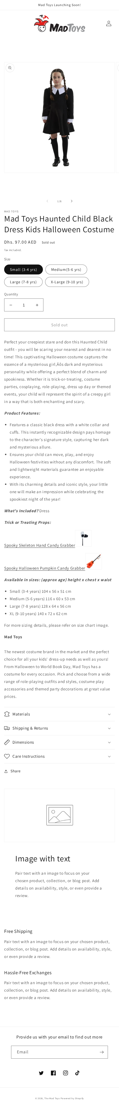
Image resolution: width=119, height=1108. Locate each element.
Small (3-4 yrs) (23, 269)
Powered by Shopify (72, 1098)
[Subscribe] (101, 1052)
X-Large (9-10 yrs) (67, 281)
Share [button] (16, 770)
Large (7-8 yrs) (23, 281)
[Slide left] (47, 201)
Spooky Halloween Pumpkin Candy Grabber (44, 568)
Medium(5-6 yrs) (66, 269)
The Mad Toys (52, 1098)
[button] (59, 714)
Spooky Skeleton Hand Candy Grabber (39, 545)
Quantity (11, 294)
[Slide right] (72, 201)
